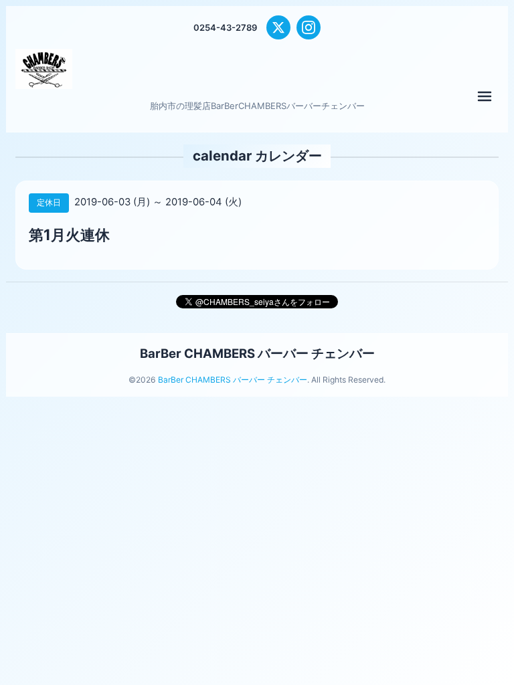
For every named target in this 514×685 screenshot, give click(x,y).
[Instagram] (308, 27)
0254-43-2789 (225, 27)
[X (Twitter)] (278, 27)
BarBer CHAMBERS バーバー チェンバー (257, 353)
